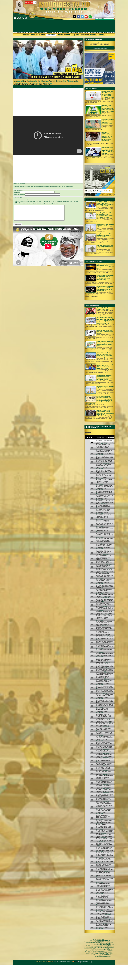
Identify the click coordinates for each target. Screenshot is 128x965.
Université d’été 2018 (91, 952)
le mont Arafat (88, 948)
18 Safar (108, 941)
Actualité (50, 35)
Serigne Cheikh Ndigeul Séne (101, 947)
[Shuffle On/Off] (95, 437)
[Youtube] (86, 16)
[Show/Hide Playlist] (97, 437)
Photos (42, 35)
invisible (91, 941)
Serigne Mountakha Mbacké (105, 939)
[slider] (112, 437)
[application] (99, 437)
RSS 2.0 (76, 961)
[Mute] (109, 437)
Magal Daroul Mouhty (93, 949)
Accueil (26, 35)
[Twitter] (82, 16)
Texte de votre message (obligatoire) (24, 199)
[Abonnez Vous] (99, 195)
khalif (88, 945)
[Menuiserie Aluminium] (99, 84)
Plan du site (57, 961)
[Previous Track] (87, 437)
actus (90, 944)
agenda (81, 961)
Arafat (93, 951)
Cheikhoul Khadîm (94, 944)
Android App (88, 961)
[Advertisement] (64, 25)
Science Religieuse (88, 35)
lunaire (95, 955)
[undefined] (92, 442)
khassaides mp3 (64, 35)
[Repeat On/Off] (93, 437)
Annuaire (69, 961)
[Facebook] (78, 16)
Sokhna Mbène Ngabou (103, 956)
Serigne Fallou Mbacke (101, 954)
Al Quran (75, 35)
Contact (34, 35)
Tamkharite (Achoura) (103, 952)
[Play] (89, 437)
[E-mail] (74, 16)
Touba (101, 35)
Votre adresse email (19, 194)
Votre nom (17, 192)
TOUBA (97, 942)
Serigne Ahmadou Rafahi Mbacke (101, 940)
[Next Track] (91, 437)
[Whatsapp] (90, 16)
